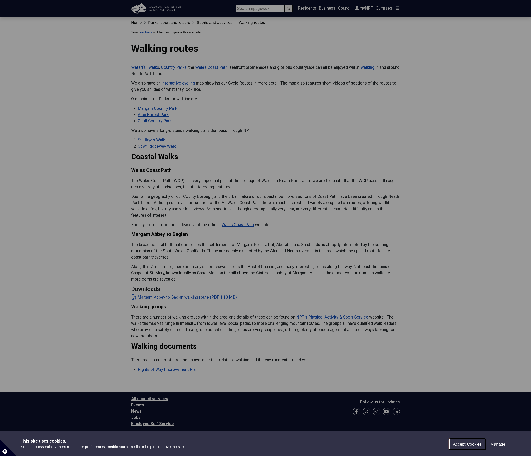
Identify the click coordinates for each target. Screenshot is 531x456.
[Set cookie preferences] (8, 447)
